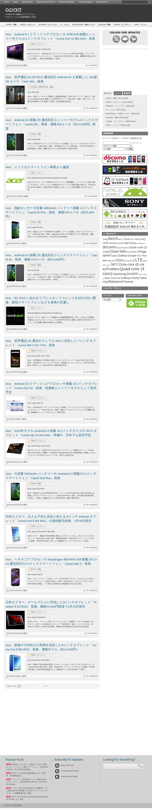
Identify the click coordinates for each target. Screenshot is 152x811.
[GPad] (13, 11)
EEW (128, 252)
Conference (141, 243)
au (126, 243)
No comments (91, 108)
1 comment (92, 65)
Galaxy (122, 255)
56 (8, 779)
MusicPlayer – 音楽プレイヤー (83, 24)
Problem (112, 269)
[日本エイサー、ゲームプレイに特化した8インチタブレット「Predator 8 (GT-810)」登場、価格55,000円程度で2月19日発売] (15, 629)
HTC (139, 255)
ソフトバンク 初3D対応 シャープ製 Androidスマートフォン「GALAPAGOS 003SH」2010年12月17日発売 (26, 781)
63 (8, 773)
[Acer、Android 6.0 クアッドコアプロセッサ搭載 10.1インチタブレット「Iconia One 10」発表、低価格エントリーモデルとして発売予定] (15, 415)
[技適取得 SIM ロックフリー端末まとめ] (125, 228)
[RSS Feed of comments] (125, 43)
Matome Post (27, 2)
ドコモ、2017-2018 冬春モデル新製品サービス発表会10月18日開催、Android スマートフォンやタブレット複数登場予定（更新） (27, 790)
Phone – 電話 (11, 24)
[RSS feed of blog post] (116, 43)
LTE (139, 259)
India (109, 261)
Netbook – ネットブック (48, 24)
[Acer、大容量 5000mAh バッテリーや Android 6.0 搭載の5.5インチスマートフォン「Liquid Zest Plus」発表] (15, 501)
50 (8, 788)
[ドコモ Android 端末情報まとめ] (125, 163)
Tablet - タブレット (38, 44)
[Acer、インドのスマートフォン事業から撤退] (15, 190)
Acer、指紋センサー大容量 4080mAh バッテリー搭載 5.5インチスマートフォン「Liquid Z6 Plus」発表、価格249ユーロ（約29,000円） (51, 212)
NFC (114, 264)
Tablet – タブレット (27, 24)
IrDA (113, 261)
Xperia (128, 281)
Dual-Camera (123, 247)
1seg (105, 239)
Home (6, 2)
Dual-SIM (118, 251)
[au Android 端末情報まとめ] (125, 174)
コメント (118, 93)
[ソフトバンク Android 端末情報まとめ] (125, 185)
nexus (108, 265)
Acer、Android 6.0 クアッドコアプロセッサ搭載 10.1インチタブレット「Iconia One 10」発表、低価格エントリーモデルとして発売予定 (51, 388)
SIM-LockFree (112, 278)
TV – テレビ (65, 24)
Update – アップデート (122, 24)
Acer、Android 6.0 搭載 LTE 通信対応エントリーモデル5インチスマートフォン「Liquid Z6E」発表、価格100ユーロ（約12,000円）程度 (51, 124)
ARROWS (113, 243)
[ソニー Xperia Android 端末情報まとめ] (125, 207)
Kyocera (127, 261)
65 (8, 764)
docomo (109, 247)
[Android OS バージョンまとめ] (125, 217)
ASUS (121, 243)
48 (8, 797)
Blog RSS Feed (67, 765)
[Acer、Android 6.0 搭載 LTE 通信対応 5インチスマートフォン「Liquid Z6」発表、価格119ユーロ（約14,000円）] (15, 282)
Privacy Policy (102, 2)
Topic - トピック (37, 173)
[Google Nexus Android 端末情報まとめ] (125, 196)
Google (132, 255)
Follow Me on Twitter (69, 777)
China (132, 243)
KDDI (120, 260)
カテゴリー (108, 93)
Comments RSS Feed (70, 771)
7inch (126, 239)
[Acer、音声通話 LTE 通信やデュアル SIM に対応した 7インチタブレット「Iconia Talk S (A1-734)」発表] (15, 368)
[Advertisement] (93, 13)
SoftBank (126, 278)
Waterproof (116, 281)
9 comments (92, 196)
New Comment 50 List (45, 2)
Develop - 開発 (37, 87)
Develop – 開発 (104, 24)
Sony (135, 278)
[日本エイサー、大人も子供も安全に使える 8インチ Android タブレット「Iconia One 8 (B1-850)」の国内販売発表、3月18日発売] (15, 544)
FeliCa (134, 252)
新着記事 (127, 93)
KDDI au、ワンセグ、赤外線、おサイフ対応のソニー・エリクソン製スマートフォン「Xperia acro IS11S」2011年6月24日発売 (27, 767)
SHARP (132, 274)
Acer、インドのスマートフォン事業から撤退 (37, 167)
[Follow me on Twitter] (133, 43)
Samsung (119, 274)
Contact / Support (85, 2)
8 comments (92, 633)
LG (133, 260)
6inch (120, 239)
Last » (46, 686)
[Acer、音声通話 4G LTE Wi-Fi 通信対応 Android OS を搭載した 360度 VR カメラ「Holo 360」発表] (15, 104)
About (15, 2)
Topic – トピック (140, 24)
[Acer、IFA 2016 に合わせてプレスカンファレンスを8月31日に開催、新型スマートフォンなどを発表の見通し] (15, 325)
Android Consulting (66, 2)
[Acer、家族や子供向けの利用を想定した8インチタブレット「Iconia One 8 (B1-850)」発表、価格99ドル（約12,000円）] (15, 672)
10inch (137, 239)
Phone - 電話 (48, 87)
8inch (132, 239)
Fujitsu (113, 255)
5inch (113, 238)
